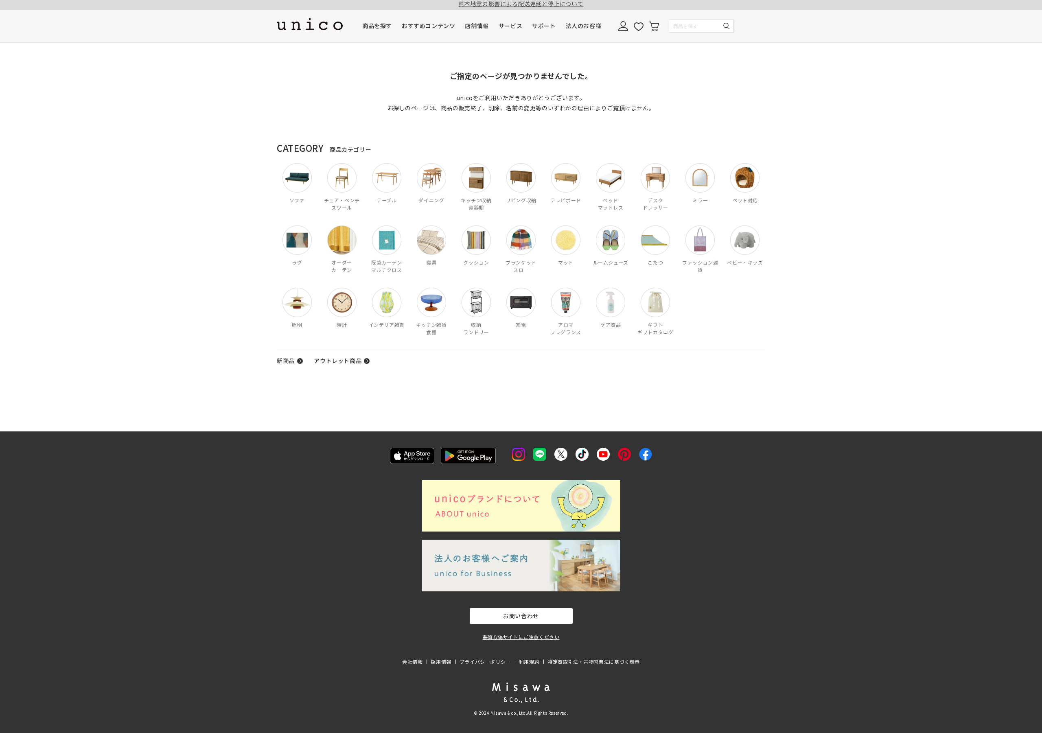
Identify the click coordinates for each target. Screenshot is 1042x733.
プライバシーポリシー (485, 661)
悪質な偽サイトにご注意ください (521, 636)
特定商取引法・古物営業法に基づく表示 (593, 661)
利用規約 (529, 661)
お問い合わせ (521, 616)
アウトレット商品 (337, 361)
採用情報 (441, 661)
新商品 (286, 361)
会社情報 (412, 661)
